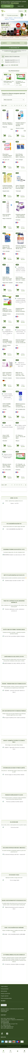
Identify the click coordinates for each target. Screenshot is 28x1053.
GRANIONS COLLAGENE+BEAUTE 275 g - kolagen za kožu (7, 341)
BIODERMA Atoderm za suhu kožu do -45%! (13, 549)
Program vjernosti (4, 995)
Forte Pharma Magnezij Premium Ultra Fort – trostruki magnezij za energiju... (21, 279)
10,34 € (10, 259)
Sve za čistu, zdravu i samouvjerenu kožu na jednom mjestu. (14, 824)
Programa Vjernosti (9, 50)
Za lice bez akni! (14, 822)
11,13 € (10, 228)
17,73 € (23, 167)
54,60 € (23, 196)
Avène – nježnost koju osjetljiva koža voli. (14, 500)
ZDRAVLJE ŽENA (16, 42)
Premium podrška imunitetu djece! (14, 794)
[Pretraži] (22, 15)
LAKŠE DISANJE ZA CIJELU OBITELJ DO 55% (14, 656)
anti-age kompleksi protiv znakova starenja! (14, 710)
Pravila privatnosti (4, 988)
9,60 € (23, 478)
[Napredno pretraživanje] (25, 15)
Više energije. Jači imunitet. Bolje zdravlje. (14, 744)
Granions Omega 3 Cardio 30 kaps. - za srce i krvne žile (20, 341)
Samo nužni (21, 6)
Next (26, 30)
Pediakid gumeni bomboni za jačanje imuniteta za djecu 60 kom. (20, 310)
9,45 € (23, 290)
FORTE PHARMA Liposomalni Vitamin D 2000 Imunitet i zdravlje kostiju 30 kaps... (7, 405)
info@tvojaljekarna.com (8, 1026)
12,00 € (23, 355)
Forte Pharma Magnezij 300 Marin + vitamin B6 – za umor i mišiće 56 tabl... (7, 247)
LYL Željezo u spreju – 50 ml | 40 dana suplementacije (20, 437)
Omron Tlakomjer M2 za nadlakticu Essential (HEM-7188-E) (20, 187)
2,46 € (23, 136)
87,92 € (10, 446)
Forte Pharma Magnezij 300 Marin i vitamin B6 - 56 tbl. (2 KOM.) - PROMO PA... (21, 156)
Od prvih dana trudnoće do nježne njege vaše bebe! (14, 526)
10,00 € (10, 478)
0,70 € (10, 136)
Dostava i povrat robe (5, 993)
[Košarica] (25, 11)
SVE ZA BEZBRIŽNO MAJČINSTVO (14, 523)
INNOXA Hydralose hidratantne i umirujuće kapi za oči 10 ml (20, 405)
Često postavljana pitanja (6, 998)
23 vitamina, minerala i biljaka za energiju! (14, 954)
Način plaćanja (4, 991)
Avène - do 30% (14, 498)
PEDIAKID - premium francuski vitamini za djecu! (14, 683)
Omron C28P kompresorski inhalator (6, 437)
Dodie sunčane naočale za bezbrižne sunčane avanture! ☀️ (14, 577)
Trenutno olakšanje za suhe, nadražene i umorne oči (14, 601)
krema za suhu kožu (18, 17)
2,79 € (23, 386)
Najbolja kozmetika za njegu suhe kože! (14, 877)
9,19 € (10, 167)
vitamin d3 (7, 19)
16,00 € (23, 259)
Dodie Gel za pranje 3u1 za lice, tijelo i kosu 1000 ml (7, 279)
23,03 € (10, 355)
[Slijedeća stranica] (25, 105)
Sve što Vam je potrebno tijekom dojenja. (14, 629)
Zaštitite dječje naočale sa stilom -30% (14, 575)
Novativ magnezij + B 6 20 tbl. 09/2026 (8, 123)
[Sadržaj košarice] (4, 135)
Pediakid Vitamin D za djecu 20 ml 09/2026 (20, 124)
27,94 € (10, 196)
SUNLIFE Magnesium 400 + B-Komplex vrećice (7, 310)
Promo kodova (17, 50)
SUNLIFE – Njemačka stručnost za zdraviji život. (14, 741)
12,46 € (23, 228)
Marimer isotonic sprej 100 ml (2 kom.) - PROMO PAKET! (7, 466)
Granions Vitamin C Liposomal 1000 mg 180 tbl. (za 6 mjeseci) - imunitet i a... (21, 247)
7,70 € (10, 322)
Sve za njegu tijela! (14, 874)
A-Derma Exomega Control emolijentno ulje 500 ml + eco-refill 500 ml (8, 187)
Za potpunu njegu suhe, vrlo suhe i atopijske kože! (14, 552)
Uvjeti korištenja (4, 986)
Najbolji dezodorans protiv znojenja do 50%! (14, 900)
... (23, 105)
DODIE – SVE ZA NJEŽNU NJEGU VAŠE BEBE (14, 927)
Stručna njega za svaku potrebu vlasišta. (14, 767)
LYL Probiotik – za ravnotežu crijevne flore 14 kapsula (20, 466)
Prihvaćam (7, 6)
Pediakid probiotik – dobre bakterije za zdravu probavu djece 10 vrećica (20, 216)
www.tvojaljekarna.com (8, 1028)
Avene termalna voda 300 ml (7, 215)
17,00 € (10, 290)
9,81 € (10, 417)
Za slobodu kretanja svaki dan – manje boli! (14, 847)
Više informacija (15, 2)
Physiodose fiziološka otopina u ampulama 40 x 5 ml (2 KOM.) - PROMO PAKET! (7, 156)
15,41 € (10, 386)
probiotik (12, 19)
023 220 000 (14, 65)
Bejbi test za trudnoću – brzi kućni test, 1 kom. (20, 374)
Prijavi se (21, 11)
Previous (1, 30)
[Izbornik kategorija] (2, 15)
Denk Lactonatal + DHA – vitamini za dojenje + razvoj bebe (7, 374)
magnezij (11, 17)
